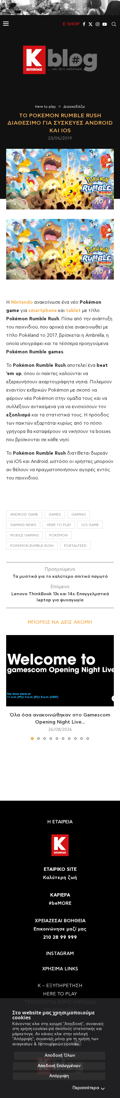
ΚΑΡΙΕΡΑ (60, 895)
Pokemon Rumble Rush (32, 545)
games (55, 514)
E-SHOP (71, 24)
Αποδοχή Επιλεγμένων (59, 1066)
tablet (73, 310)
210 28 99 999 (60, 937)
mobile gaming (24, 535)
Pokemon (58, 535)
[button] (11, 687)
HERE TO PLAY (59, 525)
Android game (24, 514)
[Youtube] (104, 24)
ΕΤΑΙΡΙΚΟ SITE (60, 869)
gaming (78, 514)
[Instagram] (97, 24)
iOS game (90, 525)
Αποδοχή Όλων (60, 1056)
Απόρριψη (59, 1076)
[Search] (114, 24)
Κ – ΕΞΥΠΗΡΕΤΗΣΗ (60, 985)
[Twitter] (90, 24)
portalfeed (75, 545)
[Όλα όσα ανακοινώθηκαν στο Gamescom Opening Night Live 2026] (60, 670)
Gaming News (23, 525)
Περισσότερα (86, 1088)
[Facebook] (84, 24)
